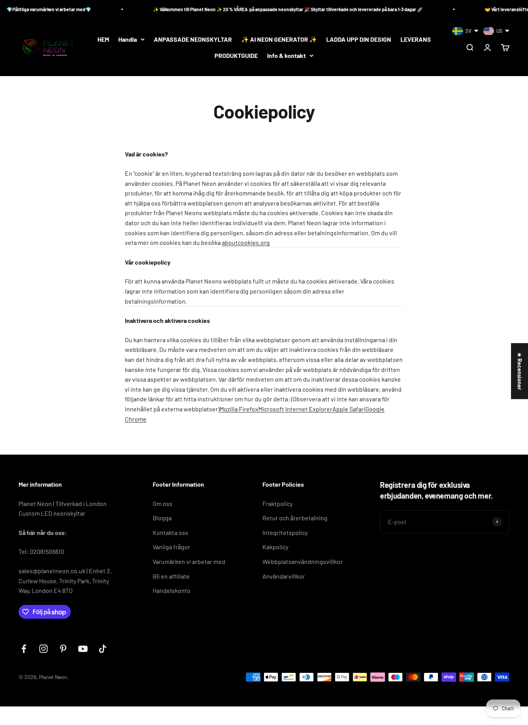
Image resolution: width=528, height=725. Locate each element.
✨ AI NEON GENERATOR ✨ (279, 39)
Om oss (162, 503)
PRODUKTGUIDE (236, 55)
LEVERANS (415, 39)
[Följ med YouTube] (83, 649)
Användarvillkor (283, 576)
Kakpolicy (275, 546)
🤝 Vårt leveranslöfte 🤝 (497, 9)
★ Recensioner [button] (519, 371)
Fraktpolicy (277, 503)
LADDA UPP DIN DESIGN (358, 39)
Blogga (162, 517)
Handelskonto (172, 590)
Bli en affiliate (171, 576)
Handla (127, 39)
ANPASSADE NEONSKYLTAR (193, 39)
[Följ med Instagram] (43, 649)
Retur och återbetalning (294, 517)
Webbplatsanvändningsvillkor (302, 561)
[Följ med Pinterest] (63, 649)
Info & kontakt (286, 55)
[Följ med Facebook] (24, 649)
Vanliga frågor (171, 546)
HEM (103, 39)
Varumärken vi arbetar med (189, 561)
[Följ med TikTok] (102, 649)
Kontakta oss (170, 532)
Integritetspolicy (285, 532)
